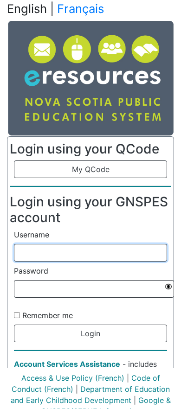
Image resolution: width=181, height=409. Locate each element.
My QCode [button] (91, 169)
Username (31, 234)
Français (80, 8)
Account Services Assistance (67, 364)
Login (90, 333)
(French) (108, 378)
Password (31, 270)
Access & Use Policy (57, 378)
